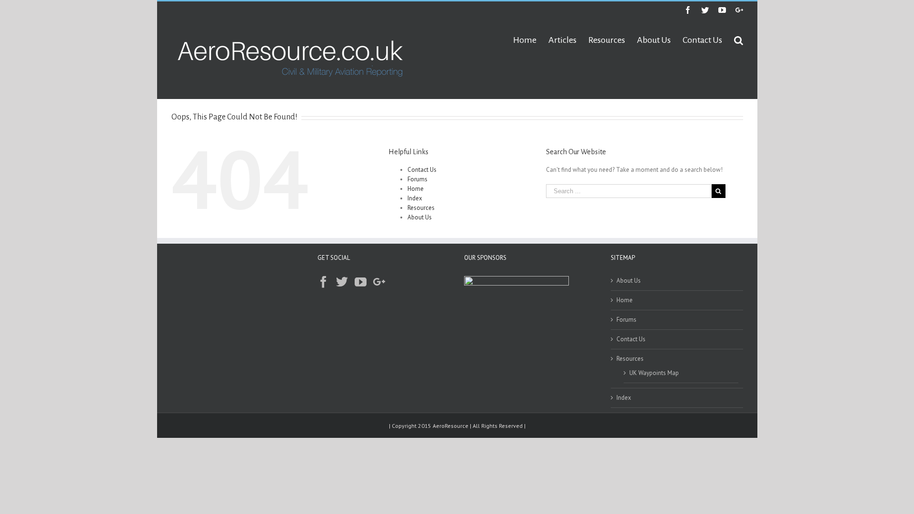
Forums (417, 179)
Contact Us (422, 170)
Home (415, 189)
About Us (419, 217)
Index (414, 198)
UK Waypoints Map (654, 373)
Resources (421, 208)
